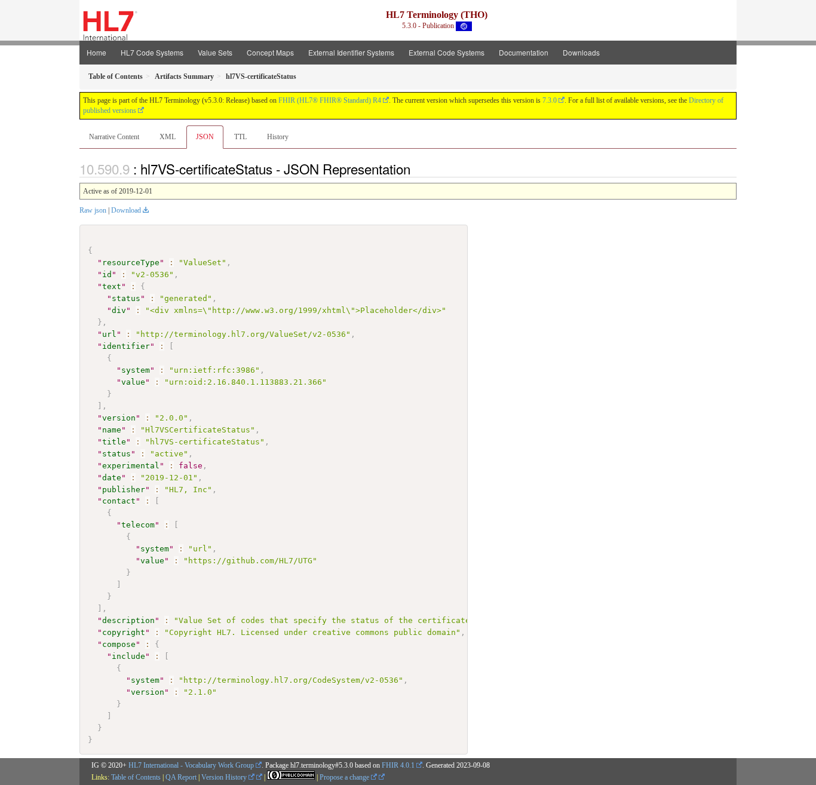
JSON (205, 137)
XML (167, 137)
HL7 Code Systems (152, 52)
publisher (123, 489)
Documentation (523, 52)
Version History (225, 777)
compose (119, 644)
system (135, 370)
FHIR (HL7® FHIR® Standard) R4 (329, 100)
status (126, 298)
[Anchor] (417, 168)
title (114, 441)
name (111, 429)
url (109, 334)
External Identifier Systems (351, 52)
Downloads (581, 52)
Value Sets (215, 52)
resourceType (130, 262)
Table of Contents (136, 777)
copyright (123, 632)
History (278, 137)
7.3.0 (549, 100)
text (111, 286)
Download (126, 210)
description (128, 620)
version (119, 417)
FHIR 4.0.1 (398, 765)
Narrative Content (114, 137)
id (107, 274)
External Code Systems (446, 52)
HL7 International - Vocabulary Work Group (191, 765)
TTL (240, 137)
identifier (126, 346)
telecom (138, 524)
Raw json (92, 210)
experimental (130, 465)
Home (96, 52)
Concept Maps (270, 52)
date (111, 477)
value (133, 382)
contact (119, 500)
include (128, 656)
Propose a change (345, 777)
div (119, 310)
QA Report (181, 777)
